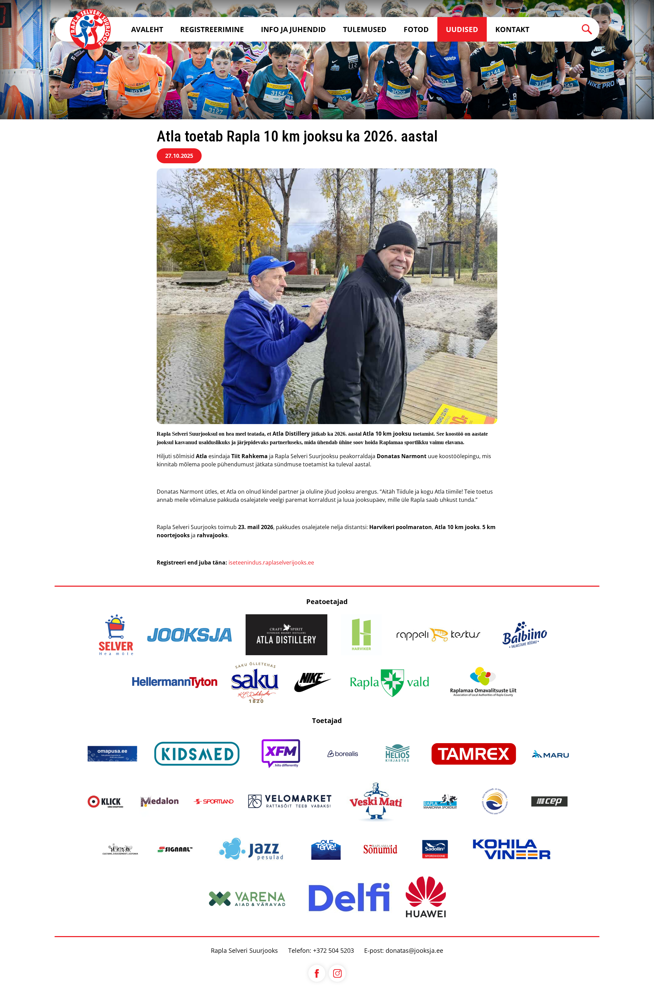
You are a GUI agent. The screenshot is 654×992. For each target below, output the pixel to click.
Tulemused (365, 29)
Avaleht (147, 29)
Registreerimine (212, 29)
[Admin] (2, 4)
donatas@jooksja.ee (414, 950)
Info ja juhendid (293, 29)
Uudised (462, 29)
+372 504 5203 (333, 950)
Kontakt (512, 29)
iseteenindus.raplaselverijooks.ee (271, 562)
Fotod (416, 29)
